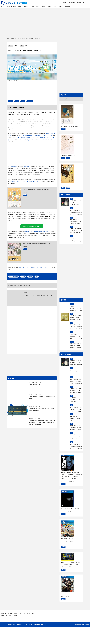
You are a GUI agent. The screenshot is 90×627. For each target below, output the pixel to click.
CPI (88, 624)
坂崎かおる (13, 166)
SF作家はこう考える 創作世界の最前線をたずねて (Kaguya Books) (36, 243)
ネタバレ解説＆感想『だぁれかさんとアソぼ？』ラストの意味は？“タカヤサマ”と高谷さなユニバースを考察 (76, 437)
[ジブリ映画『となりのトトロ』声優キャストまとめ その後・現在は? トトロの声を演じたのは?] (65, 202)
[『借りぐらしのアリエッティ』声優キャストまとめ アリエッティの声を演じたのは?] (65, 390)
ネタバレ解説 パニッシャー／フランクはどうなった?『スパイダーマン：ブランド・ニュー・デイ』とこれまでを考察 (75, 418)
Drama (32, 6)
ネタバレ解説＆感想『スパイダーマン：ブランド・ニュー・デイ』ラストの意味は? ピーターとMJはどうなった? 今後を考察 (75, 372)
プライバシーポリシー (28, 624)
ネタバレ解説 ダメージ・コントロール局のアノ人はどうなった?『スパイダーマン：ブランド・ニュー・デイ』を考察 (75, 221)
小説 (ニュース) (12, 285)
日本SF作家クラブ (26, 285)
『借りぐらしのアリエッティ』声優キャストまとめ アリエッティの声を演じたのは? (75, 391)
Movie (2, 6)
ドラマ (72, 304)
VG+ (85, 624)
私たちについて (11, 624)
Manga (49, 6)
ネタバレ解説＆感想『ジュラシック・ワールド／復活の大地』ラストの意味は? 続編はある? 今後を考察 (76, 381)
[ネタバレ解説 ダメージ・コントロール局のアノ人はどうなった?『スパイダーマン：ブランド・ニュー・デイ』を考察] (65, 220)
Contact (79, 2)
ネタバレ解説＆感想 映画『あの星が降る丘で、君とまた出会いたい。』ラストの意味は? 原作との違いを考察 (76, 428)
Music (43, 6)
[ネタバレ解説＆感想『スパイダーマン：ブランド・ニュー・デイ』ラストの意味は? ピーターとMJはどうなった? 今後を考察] (65, 371)
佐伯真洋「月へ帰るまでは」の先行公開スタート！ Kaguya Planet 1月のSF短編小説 (41, 409)
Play (55, 6)
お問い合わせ (52, 295)
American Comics (11, 6)
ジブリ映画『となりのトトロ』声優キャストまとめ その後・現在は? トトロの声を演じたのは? (76, 203)
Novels (26, 6)
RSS (37, 276)
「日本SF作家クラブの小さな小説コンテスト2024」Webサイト (31, 267)
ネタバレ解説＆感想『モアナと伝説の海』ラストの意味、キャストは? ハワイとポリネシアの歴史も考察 (76, 409)
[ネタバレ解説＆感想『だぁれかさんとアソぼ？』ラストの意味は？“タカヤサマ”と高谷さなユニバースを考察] (65, 436)
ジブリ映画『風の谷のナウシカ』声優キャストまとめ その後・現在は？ (75, 399)
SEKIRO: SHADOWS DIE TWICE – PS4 (69, 594)
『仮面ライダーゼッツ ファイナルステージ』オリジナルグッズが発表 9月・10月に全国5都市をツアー (76, 308)
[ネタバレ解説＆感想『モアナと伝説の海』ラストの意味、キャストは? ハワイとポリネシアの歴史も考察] (65, 408)
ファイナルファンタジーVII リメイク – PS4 (70, 508)
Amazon (25, 194)
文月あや (26, 166)
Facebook (31, 276)
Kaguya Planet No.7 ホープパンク (68, 185)
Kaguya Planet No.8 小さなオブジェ (68, 155)
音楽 (72, 332)
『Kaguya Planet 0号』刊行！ (35, 384)
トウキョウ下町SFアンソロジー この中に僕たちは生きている (36, 189)
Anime (19, 6)
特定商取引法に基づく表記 (39, 624)
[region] (45, 22)
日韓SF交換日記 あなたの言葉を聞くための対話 (71, 126)
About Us (64, 2)
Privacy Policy (72, 2)
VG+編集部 (16, 45)
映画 (72, 313)
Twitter (23, 276)
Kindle (62, 158)
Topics (60, 6)
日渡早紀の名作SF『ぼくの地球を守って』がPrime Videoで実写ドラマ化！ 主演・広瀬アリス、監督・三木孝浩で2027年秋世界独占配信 (75, 240)
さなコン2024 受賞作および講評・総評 (31, 226)
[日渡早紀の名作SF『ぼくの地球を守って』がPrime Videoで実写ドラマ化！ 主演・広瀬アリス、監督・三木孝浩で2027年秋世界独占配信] (65, 239)
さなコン (20, 285)
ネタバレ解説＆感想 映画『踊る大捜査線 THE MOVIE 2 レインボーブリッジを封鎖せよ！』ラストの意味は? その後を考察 (76, 212)
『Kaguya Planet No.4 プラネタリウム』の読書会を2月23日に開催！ (42, 397)
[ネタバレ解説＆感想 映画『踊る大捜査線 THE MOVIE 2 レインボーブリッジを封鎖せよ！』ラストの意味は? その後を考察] (65, 211)
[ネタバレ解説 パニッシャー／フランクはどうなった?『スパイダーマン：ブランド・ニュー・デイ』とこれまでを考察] (65, 417)
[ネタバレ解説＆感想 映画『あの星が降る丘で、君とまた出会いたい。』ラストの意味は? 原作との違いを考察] (65, 427)
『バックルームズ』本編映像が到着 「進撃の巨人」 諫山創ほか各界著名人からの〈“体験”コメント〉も (75, 318)
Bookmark (30, 101)
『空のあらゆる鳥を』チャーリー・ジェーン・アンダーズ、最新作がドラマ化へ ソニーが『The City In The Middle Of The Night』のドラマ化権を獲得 (42, 422)
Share (17, 101)
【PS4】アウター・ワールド (67, 538)
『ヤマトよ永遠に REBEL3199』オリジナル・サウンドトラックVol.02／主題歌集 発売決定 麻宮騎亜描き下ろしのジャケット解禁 (76, 336)
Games (38, 6)
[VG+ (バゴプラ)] (15, 2)
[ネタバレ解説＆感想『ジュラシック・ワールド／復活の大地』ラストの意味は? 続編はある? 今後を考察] (65, 380)
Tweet (11, 101)
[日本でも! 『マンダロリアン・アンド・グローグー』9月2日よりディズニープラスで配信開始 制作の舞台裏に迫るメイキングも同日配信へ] (65, 230)
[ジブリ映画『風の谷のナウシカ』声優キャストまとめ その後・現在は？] (65, 399)
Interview (67, 6)
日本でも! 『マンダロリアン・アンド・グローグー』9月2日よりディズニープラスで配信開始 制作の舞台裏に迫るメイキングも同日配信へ (76, 231)
